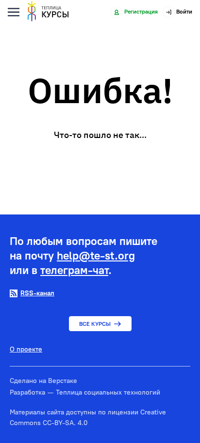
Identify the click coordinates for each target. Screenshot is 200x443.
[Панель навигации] (13, 12)
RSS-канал (37, 293)
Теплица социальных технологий (108, 392)
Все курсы (95, 324)
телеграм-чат (74, 270)
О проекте (26, 349)
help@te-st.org (96, 255)
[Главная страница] (48, 12)
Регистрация (141, 11)
